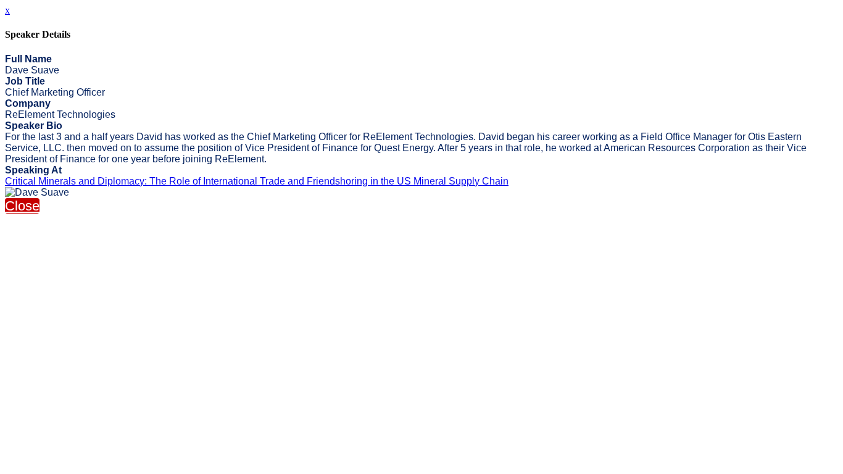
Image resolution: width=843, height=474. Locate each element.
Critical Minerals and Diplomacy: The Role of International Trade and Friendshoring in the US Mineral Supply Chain (257, 181)
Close (22, 206)
